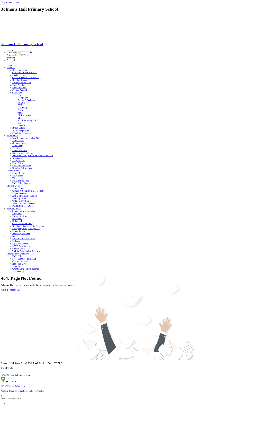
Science (21, 125)
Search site (6, 398)
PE (19, 118)
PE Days (16, 148)
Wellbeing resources (21, 233)
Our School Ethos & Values (24, 72)
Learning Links (19, 198)
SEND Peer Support (21, 246)
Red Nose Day (18, 264)
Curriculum (17, 92)
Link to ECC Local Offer (23, 238)
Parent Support (18, 231)
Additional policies (20, 130)
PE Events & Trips (20, 181)
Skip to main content (10, 2)
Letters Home (13, 170)
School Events (18, 173)
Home (9, 65)
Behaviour (17, 218)
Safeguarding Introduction (23, 211)
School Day (17, 145)
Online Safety (18, 221)
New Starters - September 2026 (26, 138)
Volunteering (18, 271)
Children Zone (13, 186)
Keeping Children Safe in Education (28, 226)
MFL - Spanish (24, 115)
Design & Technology (28, 100)
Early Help (17, 213)
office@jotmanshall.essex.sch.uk (15, 375)
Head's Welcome (19, 70)
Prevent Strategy (19, 216)
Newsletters (17, 176)
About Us (11, 67)
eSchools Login (19, 143)
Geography (23, 108)
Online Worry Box (20, 201)
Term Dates (17, 163)
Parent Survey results (21, 133)
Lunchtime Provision (21, 165)
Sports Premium (19, 87)
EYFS (21, 105)
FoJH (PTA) (17, 256)
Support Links (18, 248)
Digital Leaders (19, 193)
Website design (7, 391)
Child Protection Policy (22, 223)
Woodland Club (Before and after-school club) (32, 155)
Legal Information (17, 386)
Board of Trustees (20, 80)
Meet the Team (18, 75)
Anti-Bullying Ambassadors (24, 196)
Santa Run (17, 266)
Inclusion (11, 236)
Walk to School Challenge (23, 203)
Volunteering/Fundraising (18, 254)
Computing (23, 97)
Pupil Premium (18, 85)
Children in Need (20, 261)
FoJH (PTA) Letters (21, 183)
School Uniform (19, 150)
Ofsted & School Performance (25, 77)
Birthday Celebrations (22, 168)
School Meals (18, 140)
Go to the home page (10, 290)
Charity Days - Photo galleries (25, 269)
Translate (28, 55)
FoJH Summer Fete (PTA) (24, 259)
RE (19, 123)
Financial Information (21, 82)
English (21, 103)
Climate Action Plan (21, 90)
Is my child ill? (18, 160)
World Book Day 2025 (22, 206)
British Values (18, 128)
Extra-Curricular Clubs (22, 153)
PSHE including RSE (27, 120)
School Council (19, 188)
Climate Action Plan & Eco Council (28, 191)
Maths (20, 113)
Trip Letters (17, 178)
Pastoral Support (14, 208)
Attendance (17, 158)
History (21, 110)
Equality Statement (20, 243)
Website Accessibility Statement (26, 251)
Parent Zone (12, 135)
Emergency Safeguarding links (26, 228)
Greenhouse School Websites (31, 391)
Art (19, 95)
